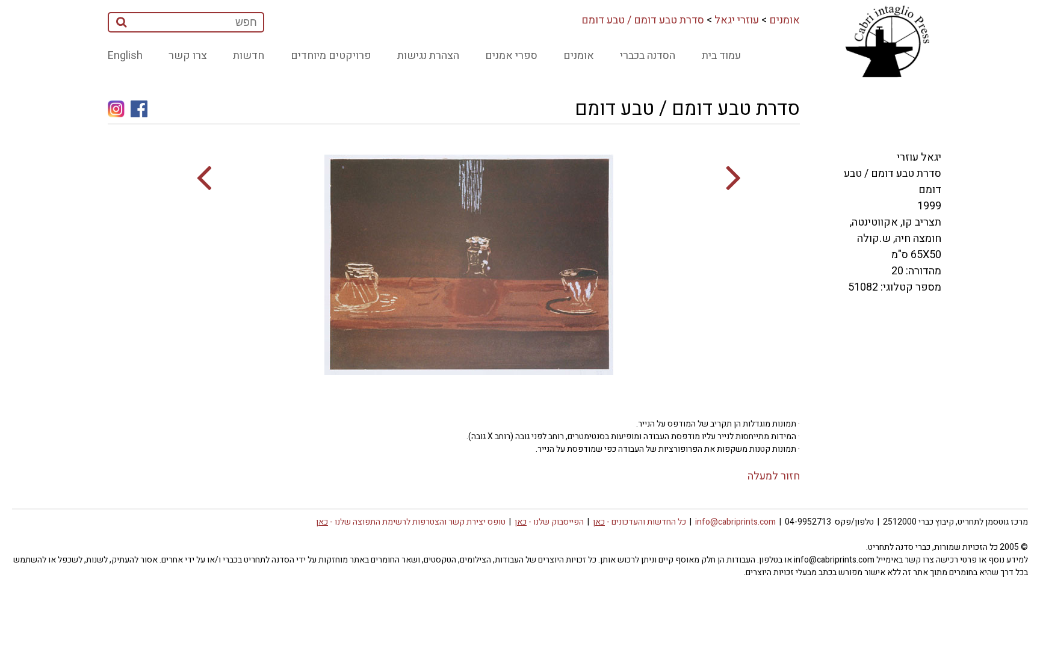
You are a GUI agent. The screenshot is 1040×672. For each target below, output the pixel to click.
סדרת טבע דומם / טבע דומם (642, 20)
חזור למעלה (774, 476)
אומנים (784, 20)
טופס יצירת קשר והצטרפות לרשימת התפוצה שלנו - (411, 522)
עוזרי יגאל (736, 20)
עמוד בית (721, 56)
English (125, 56)
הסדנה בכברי (647, 56)
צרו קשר (188, 56)
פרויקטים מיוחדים (331, 56)
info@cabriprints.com (735, 522)
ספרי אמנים (511, 56)
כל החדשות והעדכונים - (639, 522)
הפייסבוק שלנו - (549, 522)
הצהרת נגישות (428, 56)
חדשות (248, 56)
